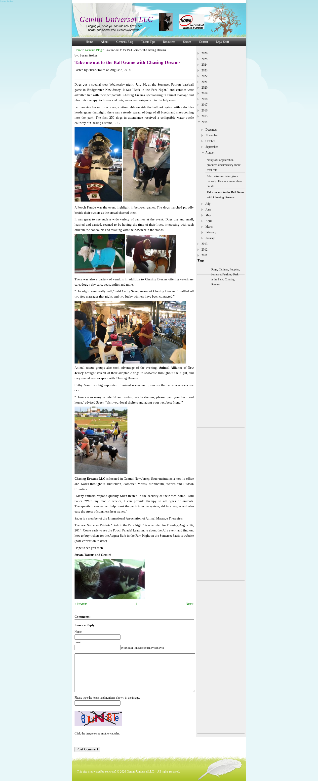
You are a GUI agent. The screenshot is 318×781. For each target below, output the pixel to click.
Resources (169, 42)
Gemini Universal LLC (116, 19)
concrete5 (110, 771)
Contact (203, 42)
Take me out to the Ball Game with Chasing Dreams (225, 195)
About (104, 42)
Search (187, 42)
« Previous (81, 604)
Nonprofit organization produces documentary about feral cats (223, 165)
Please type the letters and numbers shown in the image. (107, 697)
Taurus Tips (148, 42)
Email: (78, 642)
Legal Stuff (222, 42)
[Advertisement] (221, 350)
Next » (190, 604)
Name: (78, 631)
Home (89, 42)
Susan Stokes (6, 1)
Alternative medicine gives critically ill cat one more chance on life (225, 181)
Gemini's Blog (124, 42)
